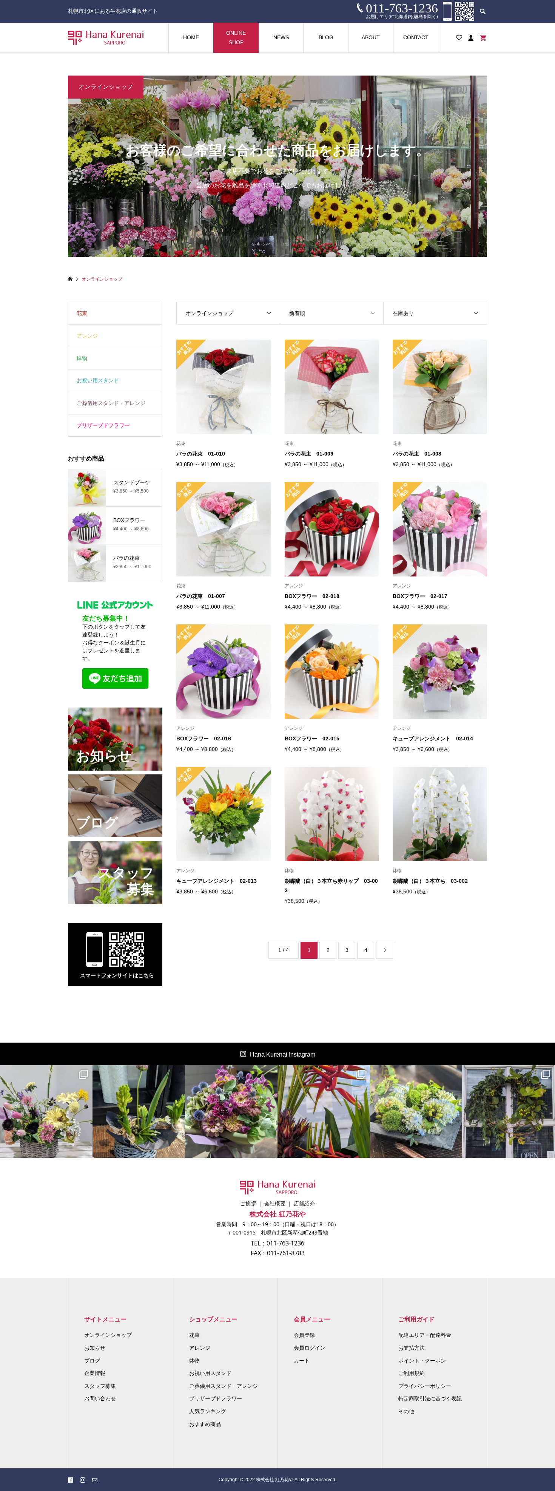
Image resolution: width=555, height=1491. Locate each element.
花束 (82, 313)
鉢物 (82, 358)
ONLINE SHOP (236, 37)
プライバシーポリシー (424, 1386)
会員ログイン (309, 1348)
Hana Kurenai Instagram (282, 1054)
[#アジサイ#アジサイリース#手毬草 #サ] (416, 1111)
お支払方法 (411, 1348)
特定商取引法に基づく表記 (430, 1398)
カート (302, 1361)
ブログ (92, 1361)
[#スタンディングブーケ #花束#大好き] (231, 1111)
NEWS (281, 37)
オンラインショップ (108, 1335)
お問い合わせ (100, 1398)
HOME (191, 37)
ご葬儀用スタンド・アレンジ (111, 403)
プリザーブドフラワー (103, 425)
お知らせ (94, 1348)
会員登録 (304, 1335)
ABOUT (371, 37)
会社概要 (274, 1203)
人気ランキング (207, 1411)
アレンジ (87, 336)
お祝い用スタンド (98, 380)
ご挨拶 (248, 1203)
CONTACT (416, 37)
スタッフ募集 (100, 1386)
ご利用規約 (411, 1373)
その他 (406, 1411)
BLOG (326, 37)
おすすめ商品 (205, 1424)
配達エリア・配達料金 (424, 1335)
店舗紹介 (304, 1203)
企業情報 (94, 1373)
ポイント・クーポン (422, 1361)
